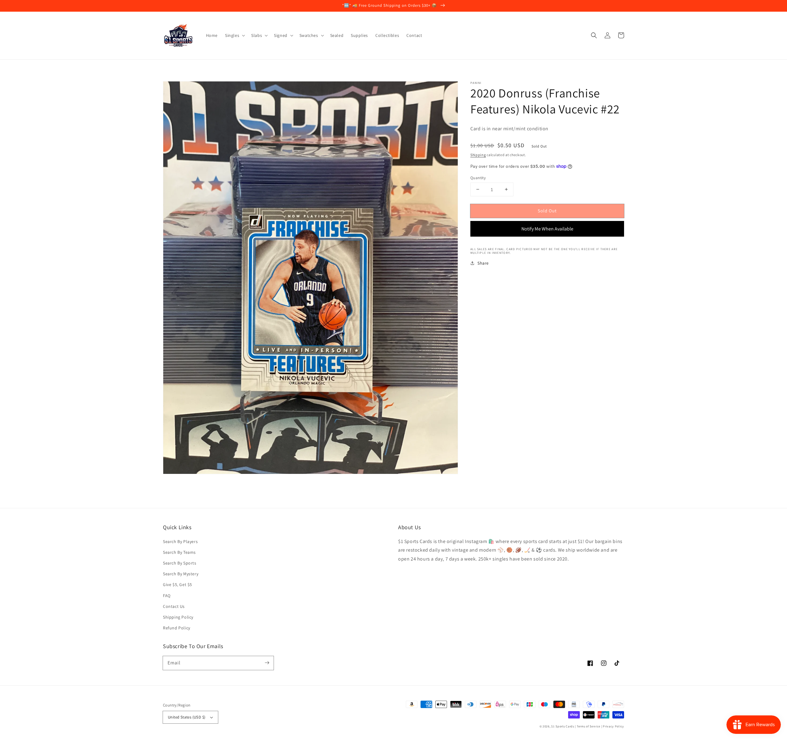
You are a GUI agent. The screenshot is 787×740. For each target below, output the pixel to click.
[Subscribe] (267, 663)
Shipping (478, 154)
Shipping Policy (178, 617)
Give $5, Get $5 (177, 584)
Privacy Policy (613, 726)
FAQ (167, 595)
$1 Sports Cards (562, 726)
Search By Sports (179, 563)
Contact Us (174, 606)
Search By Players (180, 541)
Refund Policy (176, 628)
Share (483, 263)
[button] (594, 35)
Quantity (478, 177)
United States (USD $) (186, 717)
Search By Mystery (180, 574)
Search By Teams (179, 552)
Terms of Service (588, 726)
